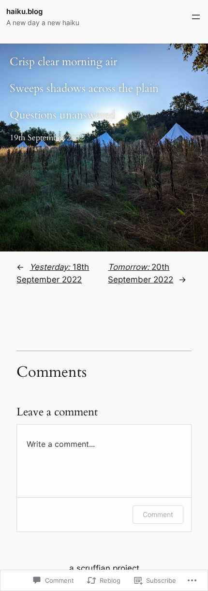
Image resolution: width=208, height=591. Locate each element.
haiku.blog (24, 11)
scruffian (93, 568)
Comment (158, 514)
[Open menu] (196, 17)
